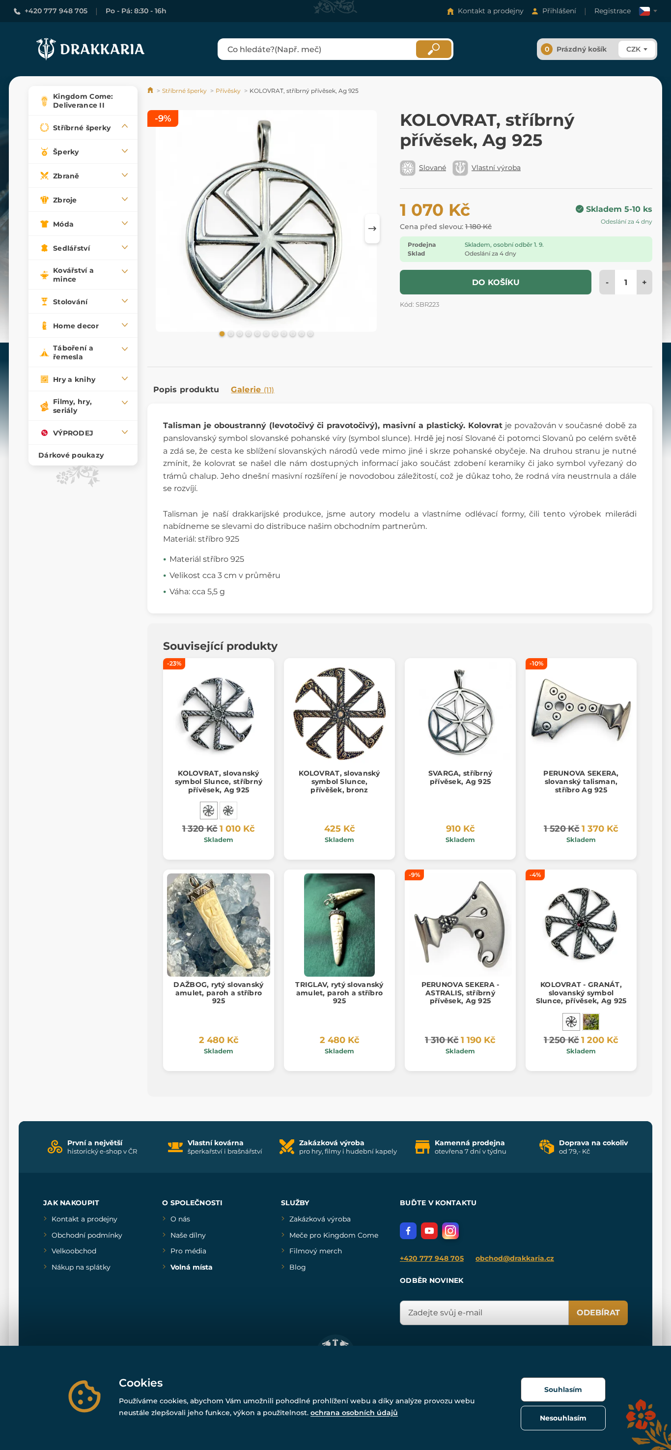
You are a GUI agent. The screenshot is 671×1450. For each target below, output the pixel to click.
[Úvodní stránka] (151, 90)
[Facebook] (408, 1230)
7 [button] (274, 333)
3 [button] (239, 333)
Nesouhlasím (563, 1418)
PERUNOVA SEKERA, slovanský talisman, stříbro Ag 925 (580, 781)
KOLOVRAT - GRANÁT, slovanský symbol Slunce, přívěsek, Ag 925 (581, 993)
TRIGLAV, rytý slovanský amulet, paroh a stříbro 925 (339, 993)
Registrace (612, 10)
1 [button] (221, 333)
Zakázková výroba (320, 1219)
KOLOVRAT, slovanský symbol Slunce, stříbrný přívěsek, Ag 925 (218, 781)
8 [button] (283, 333)
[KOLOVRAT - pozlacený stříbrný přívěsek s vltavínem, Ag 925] (591, 1022)
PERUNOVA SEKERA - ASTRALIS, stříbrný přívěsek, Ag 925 (460, 993)
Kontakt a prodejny (491, 10)
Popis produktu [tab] (186, 389)
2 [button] (230, 333)
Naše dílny (188, 1235)
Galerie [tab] (252, 389)
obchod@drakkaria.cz (514, 1258)
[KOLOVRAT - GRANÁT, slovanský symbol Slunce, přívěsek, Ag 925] (571, 1022)
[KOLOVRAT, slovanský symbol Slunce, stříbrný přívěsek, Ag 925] (209, 810)
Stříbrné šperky (184, 90)
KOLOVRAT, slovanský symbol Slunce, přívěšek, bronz (339, 781)
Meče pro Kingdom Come (333, 1235)
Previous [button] (159, 228)
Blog (297, 1267)
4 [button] (248, 333)
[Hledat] (433, 49)
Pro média (188, 1251)
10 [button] (301, 333)
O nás (180, 1219)
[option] (266, 222)
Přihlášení (559, 10)
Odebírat (598, 1312)
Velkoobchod (74, 1251)
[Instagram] (450, 1230)
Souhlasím (563, 1389)
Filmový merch (315, 1251)
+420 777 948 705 (56, 10)
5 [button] (256, 333)
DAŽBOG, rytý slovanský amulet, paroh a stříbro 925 (218, 993)
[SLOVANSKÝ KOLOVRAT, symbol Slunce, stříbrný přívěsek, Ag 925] (228, 810)
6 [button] (265, 333)
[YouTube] (429, 1230)
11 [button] (309, 333)
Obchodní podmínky (87, 1235)
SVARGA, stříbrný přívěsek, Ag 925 (460, 777)
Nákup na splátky (81, 1267)
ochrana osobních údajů (354, 1412)
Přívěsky (228, 90)
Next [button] (372, 228)
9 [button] (292, 333)
